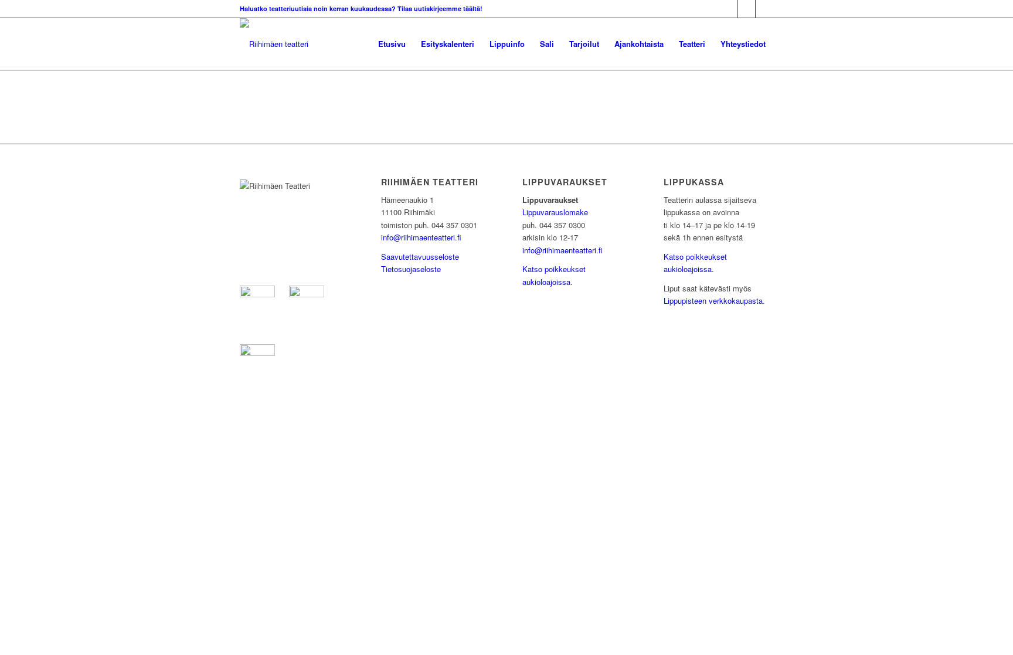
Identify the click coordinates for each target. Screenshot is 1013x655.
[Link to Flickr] (764, 9)
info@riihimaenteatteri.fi (421, 237)
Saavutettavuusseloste (420, 256)
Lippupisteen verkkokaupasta (713, 300)
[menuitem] (391, 44)
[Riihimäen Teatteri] (274, 44)
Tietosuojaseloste (411, 268)
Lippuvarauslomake (555, 212)
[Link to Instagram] (746, 9)
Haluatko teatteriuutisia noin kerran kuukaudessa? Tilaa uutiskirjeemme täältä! (361, 8)
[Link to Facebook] (728, 9)
